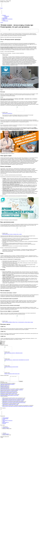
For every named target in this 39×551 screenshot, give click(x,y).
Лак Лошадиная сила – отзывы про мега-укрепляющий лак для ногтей (16, 359)
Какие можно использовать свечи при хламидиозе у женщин (13, 400)
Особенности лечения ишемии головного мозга (8, 393)
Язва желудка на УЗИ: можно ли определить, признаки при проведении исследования (17, 406)
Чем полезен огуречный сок (7, 113)
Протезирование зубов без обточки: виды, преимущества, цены (13, 398)
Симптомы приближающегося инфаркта (7, 384)
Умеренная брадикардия (4, 387)
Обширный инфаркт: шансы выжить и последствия (9, 395)
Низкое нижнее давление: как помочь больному (8, 391)
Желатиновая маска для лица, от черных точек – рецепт (12, 234)
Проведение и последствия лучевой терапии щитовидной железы (13, 402)
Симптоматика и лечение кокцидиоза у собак (10, 404)
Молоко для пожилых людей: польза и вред (12, 373)
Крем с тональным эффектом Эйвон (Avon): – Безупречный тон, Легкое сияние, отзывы (17, 322)
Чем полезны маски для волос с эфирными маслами (13, 352)
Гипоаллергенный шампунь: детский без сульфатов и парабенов (11, 389)
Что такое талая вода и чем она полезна (11, 366)
